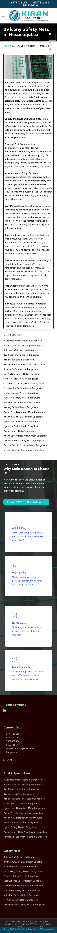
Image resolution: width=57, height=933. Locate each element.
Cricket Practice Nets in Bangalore (20, 393)
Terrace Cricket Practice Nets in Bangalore (25, 445)
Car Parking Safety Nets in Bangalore (22, 374)
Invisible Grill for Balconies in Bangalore (24, 450)
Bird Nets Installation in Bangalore (21, 355)
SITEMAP (7, 760)
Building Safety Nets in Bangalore (20, 369)
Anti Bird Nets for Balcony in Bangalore (23, 345)
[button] (3, 16)
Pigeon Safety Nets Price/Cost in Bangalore (25, 436)
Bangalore (11, 752)
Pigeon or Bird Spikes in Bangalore (20, 426)
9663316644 (12, 745)
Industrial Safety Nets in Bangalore (21, 402)
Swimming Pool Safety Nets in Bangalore (24, 440)
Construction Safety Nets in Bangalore (23, 388)
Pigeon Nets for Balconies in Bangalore (23, 417)
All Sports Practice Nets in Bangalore (22, 340)
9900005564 (12, 741)
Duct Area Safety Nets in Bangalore (21, 398)
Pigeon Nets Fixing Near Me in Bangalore (24, 412)
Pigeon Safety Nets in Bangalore (20, 431)
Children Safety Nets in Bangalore (20, 379)
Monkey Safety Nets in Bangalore (20, 407)
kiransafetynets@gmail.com (20, 748)
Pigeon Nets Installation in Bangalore (22, 421)
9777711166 (12, 734)
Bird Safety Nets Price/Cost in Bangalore (24, 364)
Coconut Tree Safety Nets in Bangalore (23, 383)
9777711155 (12, 737)
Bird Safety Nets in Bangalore (18, 359)
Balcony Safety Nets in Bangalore (20, 350)
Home (6, 46)
